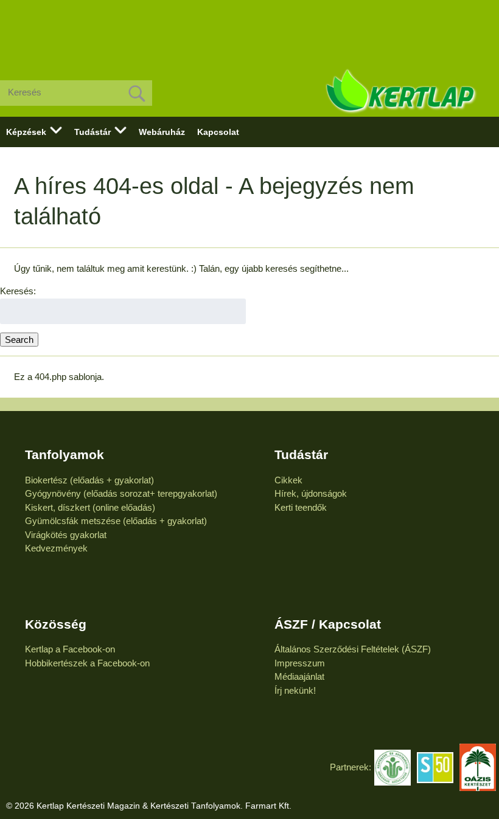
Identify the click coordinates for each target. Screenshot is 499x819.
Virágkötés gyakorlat (65, 535)
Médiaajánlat (299, 676)
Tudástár (92, 132)
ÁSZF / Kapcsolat (327, 624)
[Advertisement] (249, 30)
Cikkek (288, 480)
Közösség (55, 624)
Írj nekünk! (295, 690)
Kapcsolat (218, 132)
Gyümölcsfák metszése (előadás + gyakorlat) (116, 521)
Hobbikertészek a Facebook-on (87, 663)
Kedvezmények (56, 548)
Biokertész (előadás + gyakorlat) (89, 480)
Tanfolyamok (64, 454)
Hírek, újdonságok (310, 493)
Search (19, 339)
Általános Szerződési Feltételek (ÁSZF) (352, 649)
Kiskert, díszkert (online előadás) (90, 507)
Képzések (26, 132)
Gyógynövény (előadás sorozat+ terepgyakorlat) (121, 493)
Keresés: (18, 291)
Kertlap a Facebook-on (70, 649)
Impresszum (299, 663)
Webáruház (162, 132)
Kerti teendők (300, 507)
